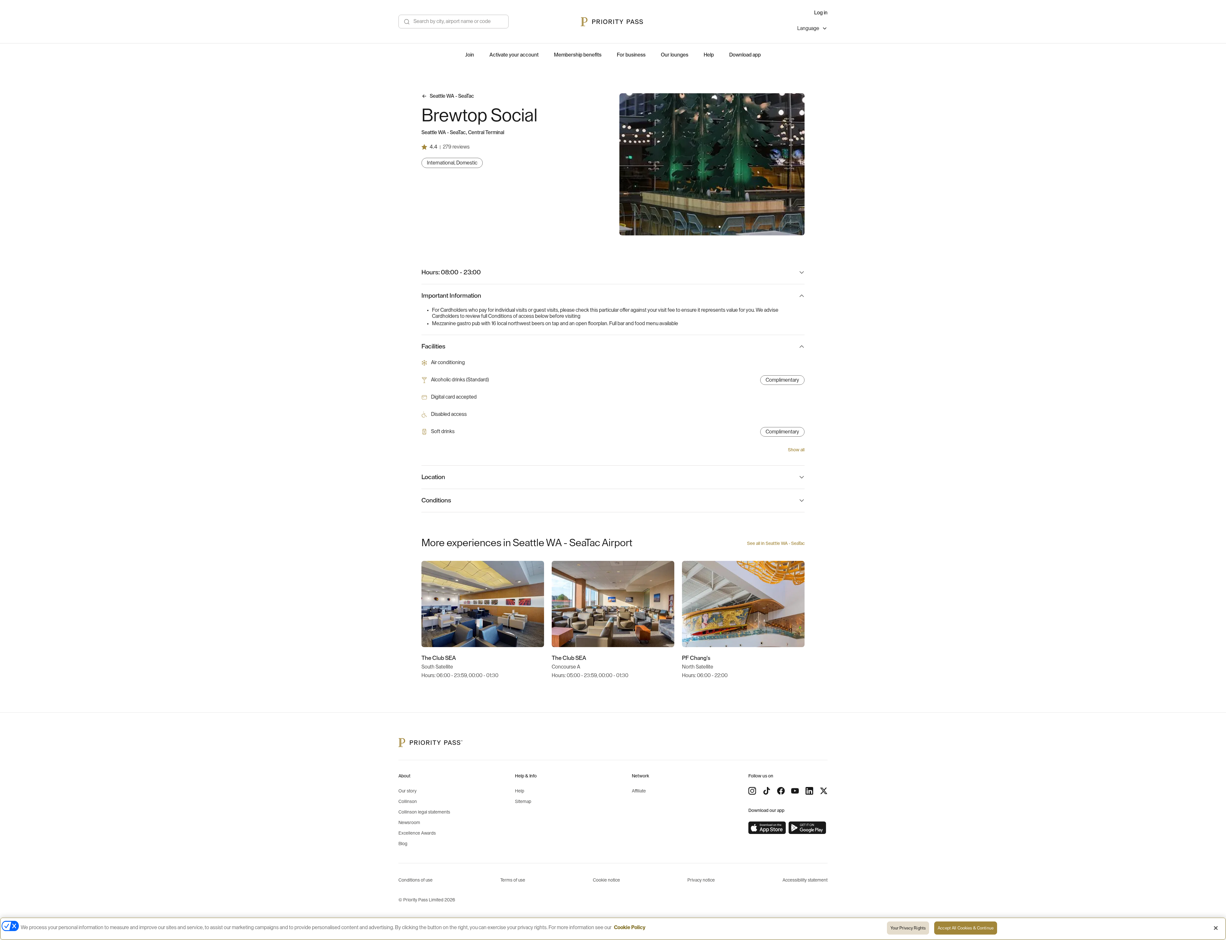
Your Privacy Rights (908, 928)
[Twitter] (824, 791)
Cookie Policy (630, 927)
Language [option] (808, 28)
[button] (704, 227)
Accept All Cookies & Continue (966, 928)
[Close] (1216, 928)
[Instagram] (752, 791)
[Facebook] (781, 791)
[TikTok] (766, 791)
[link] (767, 828)
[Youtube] (795, 791)
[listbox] (812, 29)
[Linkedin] (809, 791)
